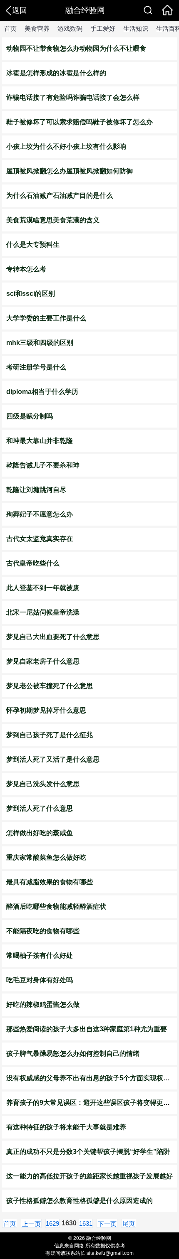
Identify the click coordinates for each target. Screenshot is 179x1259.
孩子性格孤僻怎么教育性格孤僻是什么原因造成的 (79, 1200)
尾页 (128, 1223)
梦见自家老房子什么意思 (43, 661)
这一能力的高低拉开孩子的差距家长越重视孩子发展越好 (89, 1176)
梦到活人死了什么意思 (39, 808)
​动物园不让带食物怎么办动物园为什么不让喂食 (76, 48)
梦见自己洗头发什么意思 (43, 783)
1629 (52, 1223)
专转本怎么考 (26, 269)
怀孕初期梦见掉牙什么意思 (46, 710)
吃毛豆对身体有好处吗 (39, 980)
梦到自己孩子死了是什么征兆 (49, 734)
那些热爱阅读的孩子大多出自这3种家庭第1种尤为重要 (86, 1029)
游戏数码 (69, 28)
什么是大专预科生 (33, 244)
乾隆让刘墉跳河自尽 (36, 489)
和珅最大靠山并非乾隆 (39, 440)
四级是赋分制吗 (29, 416)
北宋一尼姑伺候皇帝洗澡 (43, 612)
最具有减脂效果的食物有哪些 (49, 881)
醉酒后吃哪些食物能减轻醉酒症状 (56, 906)
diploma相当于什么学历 (42, 391)
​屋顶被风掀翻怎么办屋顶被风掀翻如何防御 (69, 171)
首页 (10, 28)
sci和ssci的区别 (30, 293)
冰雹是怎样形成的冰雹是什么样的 (56, 72)
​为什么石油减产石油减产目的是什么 (59, 195)
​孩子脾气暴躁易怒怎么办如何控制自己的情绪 (72, 1053)
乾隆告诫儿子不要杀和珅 (43, 465)
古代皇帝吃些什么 (33, 563)
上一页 (31, 1223)
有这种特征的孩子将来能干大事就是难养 (66, 1127)
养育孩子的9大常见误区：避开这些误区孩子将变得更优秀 (91, 1102)
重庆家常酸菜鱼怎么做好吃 (46, 857)
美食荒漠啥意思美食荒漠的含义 (52, 220)
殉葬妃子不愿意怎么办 (39, 514)
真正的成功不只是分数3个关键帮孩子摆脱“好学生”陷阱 (88, 1151)
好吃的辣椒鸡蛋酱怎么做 (43, 1004)
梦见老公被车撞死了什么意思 (49, 685)
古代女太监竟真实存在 (39, 538)
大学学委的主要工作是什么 (46, 318)
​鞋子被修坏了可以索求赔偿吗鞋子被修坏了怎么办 (79, 121)
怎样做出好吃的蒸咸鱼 (39, 832)
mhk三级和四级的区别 (39, 342)
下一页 (107, 1223)
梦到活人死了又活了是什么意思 (52, 759)
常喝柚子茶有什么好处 (39, 955)
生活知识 (135, 28)
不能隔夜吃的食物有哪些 (43, 930)
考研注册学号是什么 (36, 367)
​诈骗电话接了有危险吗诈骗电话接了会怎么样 (72, 97)
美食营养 (37, 28)
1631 (85, 1223)
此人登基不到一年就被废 (43, 587)
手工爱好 (102, 28)
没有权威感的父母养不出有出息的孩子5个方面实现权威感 (91, 1078)
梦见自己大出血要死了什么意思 (52, 636)
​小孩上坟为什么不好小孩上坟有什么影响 (66, 146)
